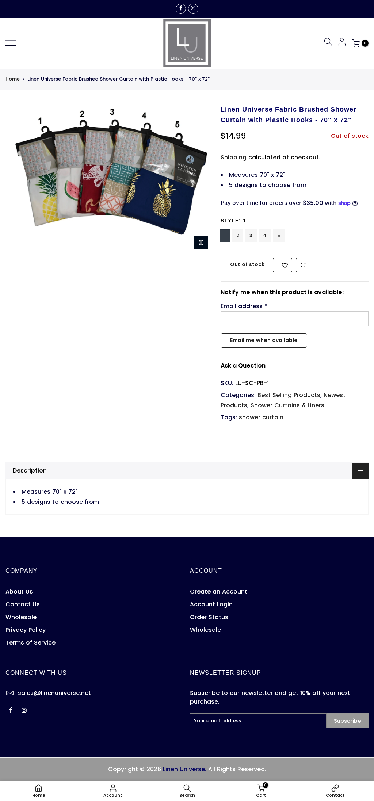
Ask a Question (243, 365)
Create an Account (218, 591)
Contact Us (22, 604)
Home (12, 79)
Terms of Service (30, 642)
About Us (19, 591)
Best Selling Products (288, 395)
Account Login (211, 604)
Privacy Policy (25, 630)
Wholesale (21, 617)
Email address (244, 306)
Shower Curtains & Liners (287, 405)
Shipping (234, 157)
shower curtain (261, 417)
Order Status (209, 617)
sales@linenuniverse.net (54, 693)
